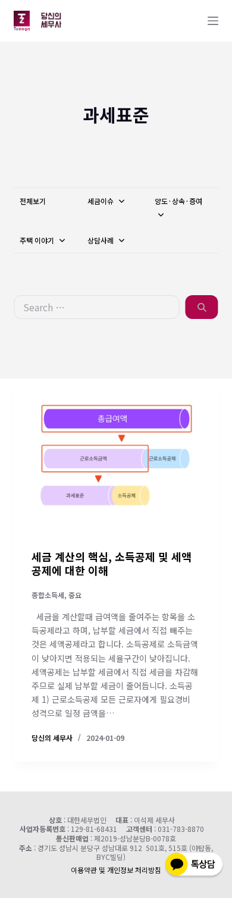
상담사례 (101, 240)
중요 (74, 595)
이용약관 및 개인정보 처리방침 (116, 870)
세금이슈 (101, 201)
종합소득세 (48, 595)
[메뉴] (213, 20)
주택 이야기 (38, 240)
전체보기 (33, 201)
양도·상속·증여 (178, 201)
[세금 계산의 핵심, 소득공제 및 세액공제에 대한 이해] (116, 454)
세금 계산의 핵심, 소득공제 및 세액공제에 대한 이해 (112, 563)
